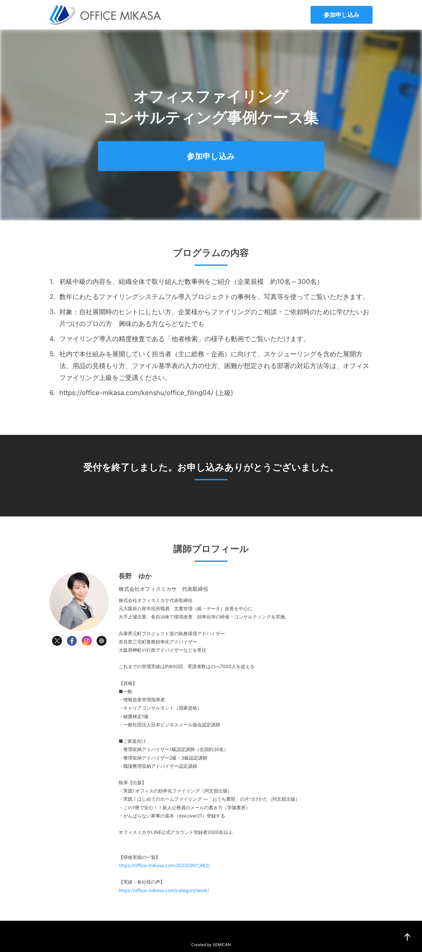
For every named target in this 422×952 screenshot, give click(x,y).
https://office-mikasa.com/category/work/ (164, 890)
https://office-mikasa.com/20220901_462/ (164, 865)
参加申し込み (341, 14)
